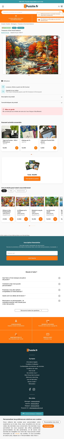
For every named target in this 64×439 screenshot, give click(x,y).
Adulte (11, 190)
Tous (4, 190)
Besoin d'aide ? (32, 381)
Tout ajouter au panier (32, 178)
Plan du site (32, 370)
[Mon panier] (62, 6)
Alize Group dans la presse (32, 375)
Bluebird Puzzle (5, 32)
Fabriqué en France (21, 190)
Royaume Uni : (32, 408)
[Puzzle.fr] (31, 6)
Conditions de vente (32, 368)
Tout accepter (48, 426)
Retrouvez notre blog (32, 377)
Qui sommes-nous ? (32, 373)
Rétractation (32, 383)
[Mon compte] (59, 6)
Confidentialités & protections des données (32, 366)
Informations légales (32, 362)
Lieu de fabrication (32, 379)
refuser (17, 433)
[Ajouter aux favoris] (59, 37)
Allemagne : (32, 401)
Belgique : (32, 405)
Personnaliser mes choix (51, 422)
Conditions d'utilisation (32, 364)
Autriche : (32, 403)
